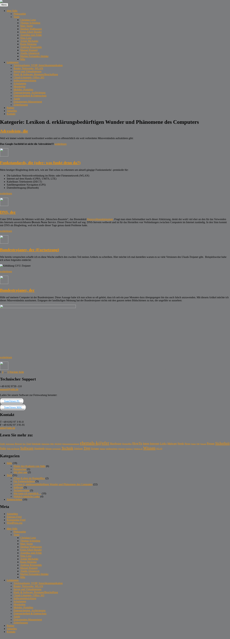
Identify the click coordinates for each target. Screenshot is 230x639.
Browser (131, 155)
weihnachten (112, 448)
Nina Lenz (25, 38)
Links (163, 443)
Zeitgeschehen (14, 499)
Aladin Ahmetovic (30, 53)
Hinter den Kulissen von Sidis (29, 466)
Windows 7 (129, 449)
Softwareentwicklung (24, 80)
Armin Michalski (29, 41)
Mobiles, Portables (23, 89)
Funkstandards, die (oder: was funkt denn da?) (40, 163)
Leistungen (13, 62)
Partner (10, 107)
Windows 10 (138, 449)
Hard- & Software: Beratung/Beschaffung (35, 74)
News (187, 443)
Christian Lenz (28, 19)
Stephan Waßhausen (31, 28)
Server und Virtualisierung (27, 71)
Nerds (180, 443)
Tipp (87, 448)
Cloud (28, 444)
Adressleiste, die (14, 131)
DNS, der (8, 212)
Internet (151, 242)
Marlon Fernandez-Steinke (34, 56)
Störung (48, 449)
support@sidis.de (9, 389)
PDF (198, 444)
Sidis (3, 448)
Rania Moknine (28, 44)
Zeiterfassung (20, 104)
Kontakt (11, 113)
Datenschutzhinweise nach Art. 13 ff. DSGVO (30, 637)
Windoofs (121, 449)
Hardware (116, 443)
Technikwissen (21, 490)
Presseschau (19, 469)
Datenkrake (36, 444)
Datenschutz (45, 444)
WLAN (159, 449)
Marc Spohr (26, 25)
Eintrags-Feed (14, 516)
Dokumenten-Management (27, 101)
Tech (9, 475)
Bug (24, 444)
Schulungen (19, 83)
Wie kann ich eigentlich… (27, 493)
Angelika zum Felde (31, 35)
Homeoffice (127, 444)
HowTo (137, 443)
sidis (2, 637)
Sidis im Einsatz (13, 449)
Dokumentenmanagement (70, 444)
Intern (146, 443)
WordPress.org (14, 522)
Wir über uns (20, 472)
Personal (203, 444)
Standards (153, 205)
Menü (4, 5)
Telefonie (174, 205)
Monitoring (19, 86)
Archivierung (10, 444)
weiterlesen (61, 143)
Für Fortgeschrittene (24, 481)
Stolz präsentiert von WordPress (73, 637)
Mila (22, 59)
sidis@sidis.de (7, 427)
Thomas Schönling (30, 22)
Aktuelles (12, 110)
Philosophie (19, 13)
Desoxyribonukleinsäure (100, 219)
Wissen (170, 155)
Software (160, 155)
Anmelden (12, 513)
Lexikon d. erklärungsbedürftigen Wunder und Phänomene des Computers (87, 155)
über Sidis (12, 10)
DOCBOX (58, 444)
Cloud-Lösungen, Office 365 (28, 77)
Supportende (56, 449)
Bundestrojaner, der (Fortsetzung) (29, 250)
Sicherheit (178, 283)
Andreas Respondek (31, 47)
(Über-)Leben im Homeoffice (29, 478)
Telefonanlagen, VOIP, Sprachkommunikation (38, 65)
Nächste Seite (16, 372)
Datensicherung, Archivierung (29, 92)
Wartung (102, 449)
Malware (167, 283)
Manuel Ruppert (29, 50)
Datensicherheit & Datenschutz (29, 95)
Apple (16, 98)
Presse (211, 443)
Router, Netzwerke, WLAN (28, 68)
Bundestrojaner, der (17, 290)
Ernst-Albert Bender (31, 31)
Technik (164, 205)
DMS (52, 444)
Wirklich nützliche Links (26, 496)
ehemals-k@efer (145, 155)
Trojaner (189, 283)
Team (16, 16)
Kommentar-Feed (16, 519)
